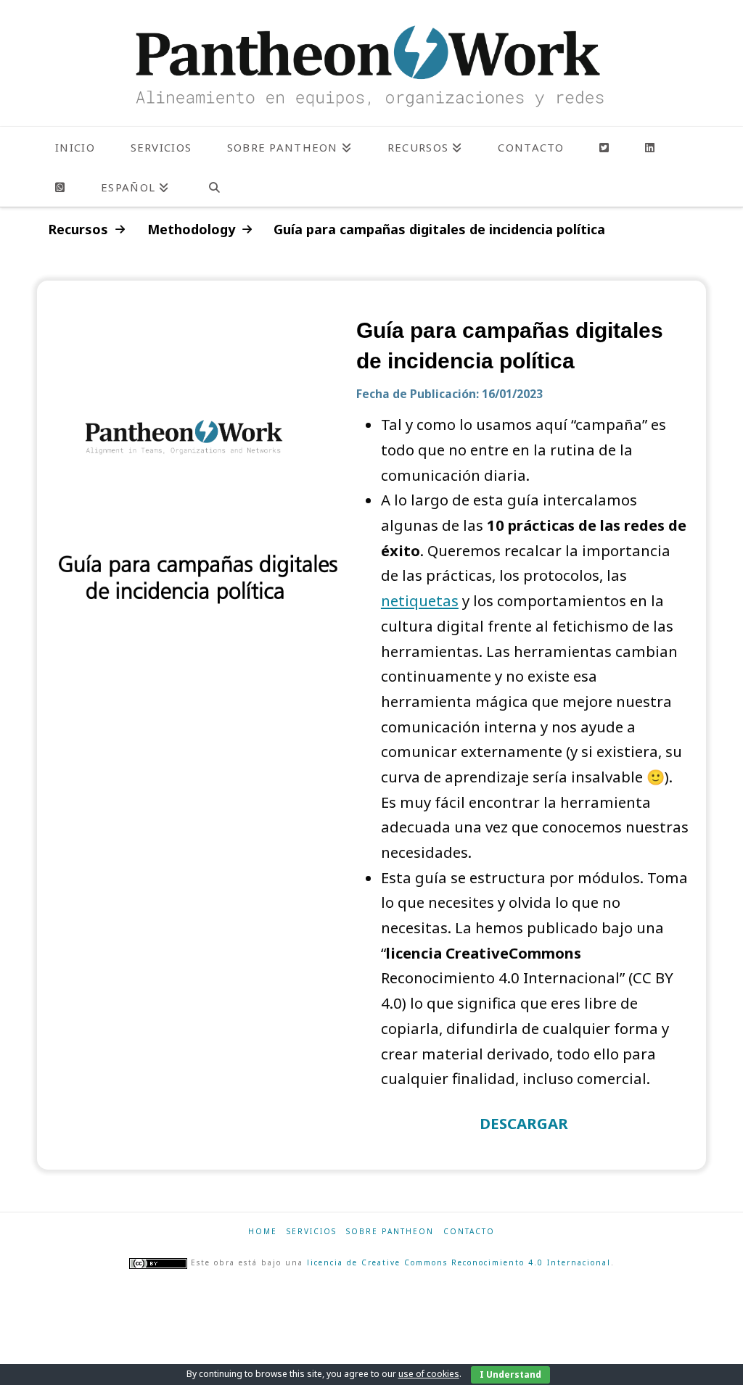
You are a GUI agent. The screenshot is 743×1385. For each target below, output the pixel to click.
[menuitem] (134, 187)
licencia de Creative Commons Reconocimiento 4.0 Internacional (459, 1262)
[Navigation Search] (213, 187)
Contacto (469, 1231)
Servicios (312, 1231)
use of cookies (428, 1374)
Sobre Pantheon (390, 1231)
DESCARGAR (524, 1123)
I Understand (510, 1374)
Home (262, 1231)
